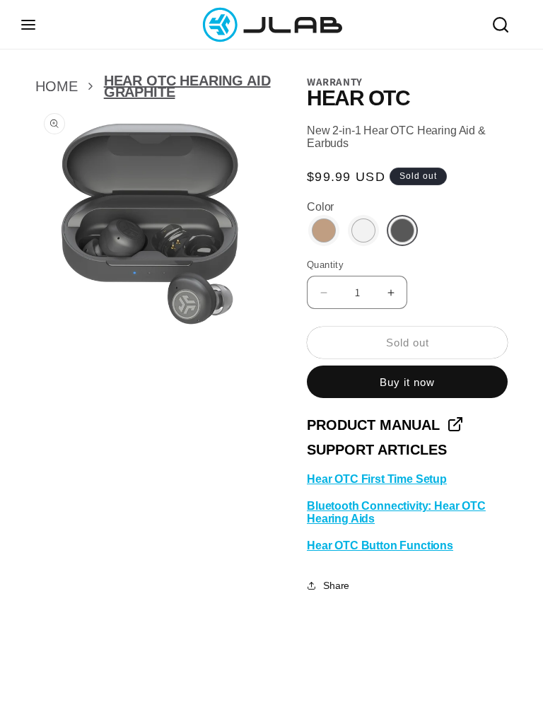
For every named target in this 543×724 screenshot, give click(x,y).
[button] (28, 24)
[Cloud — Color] (363, 230)
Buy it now (407, 382)
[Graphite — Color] (402, 230)
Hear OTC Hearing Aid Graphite (187, 86)
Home (56, 86)
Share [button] (336, 585)
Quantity (325, 264)
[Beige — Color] (324, 230)
